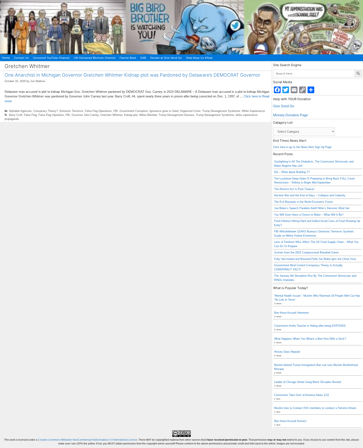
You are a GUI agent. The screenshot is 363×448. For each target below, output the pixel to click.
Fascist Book (128, 57)
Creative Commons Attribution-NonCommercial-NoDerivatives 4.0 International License (87, 439)
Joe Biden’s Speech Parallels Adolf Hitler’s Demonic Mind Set (311, 208)
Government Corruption (134, 111)
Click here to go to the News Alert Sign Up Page (302, 147)
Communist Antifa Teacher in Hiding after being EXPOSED (310, 325)
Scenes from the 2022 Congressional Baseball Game (306, 252)
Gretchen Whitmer (111, 115)
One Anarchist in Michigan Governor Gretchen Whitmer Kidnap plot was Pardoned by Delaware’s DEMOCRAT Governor (132, 75)
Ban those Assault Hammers (291, 312)
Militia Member (148, 115)
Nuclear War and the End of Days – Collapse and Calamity (309, 195)
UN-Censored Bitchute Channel (94, 57)
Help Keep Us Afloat (199, 57)
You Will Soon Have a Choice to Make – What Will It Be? (308, 214)
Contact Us (21, 57)
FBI (115, 111)
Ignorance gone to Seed (163, 111)
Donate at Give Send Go (166, 57)
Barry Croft (15, 115)
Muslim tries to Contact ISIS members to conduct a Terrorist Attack (315, 408)
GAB (143, 57)
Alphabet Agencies (20, 111)
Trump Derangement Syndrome (221, 111)
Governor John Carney (85, 115)
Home (6, 57)
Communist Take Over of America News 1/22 (301, 395)
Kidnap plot (131, 115)
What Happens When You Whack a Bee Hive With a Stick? (310, 338)
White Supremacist (253, 111)
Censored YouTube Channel (51, 57)
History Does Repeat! (287, 351)
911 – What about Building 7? (292, 172)
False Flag (30, 115)
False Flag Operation (51, 115)
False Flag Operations (98, 111)
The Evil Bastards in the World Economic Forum (303, 201)
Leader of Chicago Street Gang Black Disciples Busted (307, 382)
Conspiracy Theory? (45, 111)
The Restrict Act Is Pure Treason (294, 189)
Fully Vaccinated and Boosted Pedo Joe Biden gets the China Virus (315, 259)
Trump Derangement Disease (176, 115)
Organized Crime (190, 111)
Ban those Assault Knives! (290, 421)
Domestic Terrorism (71, 111)
